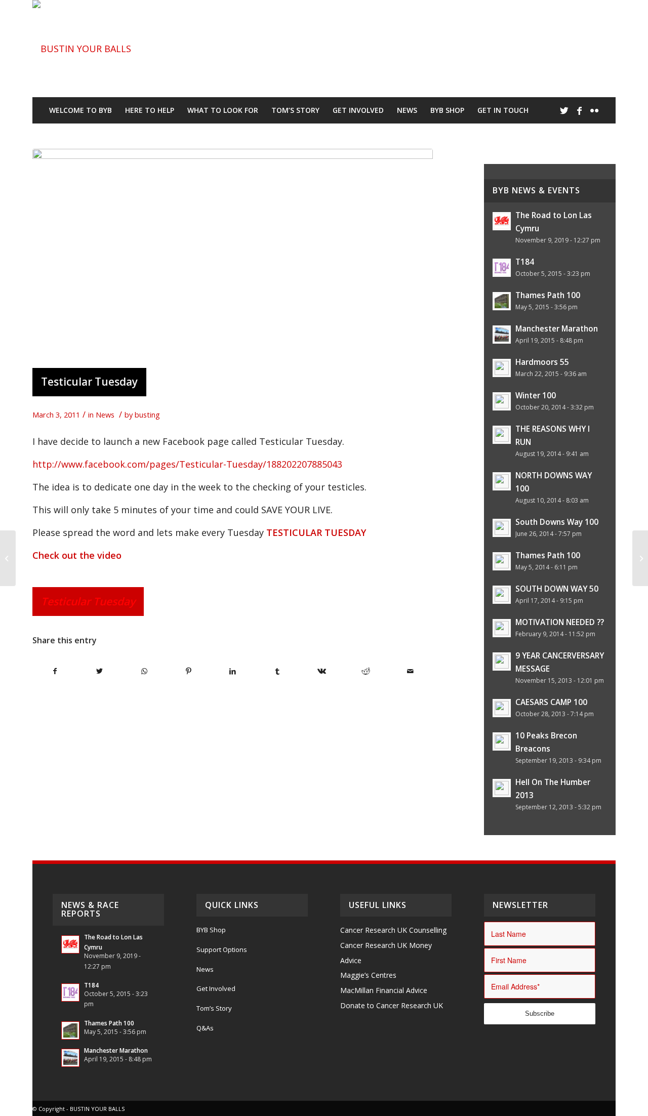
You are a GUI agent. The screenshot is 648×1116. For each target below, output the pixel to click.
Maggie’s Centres (368, 975)
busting (147, 414)
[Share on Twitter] (100, 671)
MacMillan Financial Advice (383, 990)
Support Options (221, 949)
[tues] (232, 256)
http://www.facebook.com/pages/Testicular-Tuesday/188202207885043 (187, 464)
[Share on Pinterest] (189, 671)
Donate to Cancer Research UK (391, 1005)
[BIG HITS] (8, 558)
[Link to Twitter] (564, 110)
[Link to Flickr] (594, 110)
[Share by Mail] (410, 671)
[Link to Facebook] (579, 110)
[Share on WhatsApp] (144, 671)
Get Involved (215, 988)
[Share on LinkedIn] (233, 671)
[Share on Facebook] (55, 671)
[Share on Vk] (322, 671)
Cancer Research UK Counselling (393, 930)
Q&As (205, 1027)
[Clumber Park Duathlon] (640, 558)
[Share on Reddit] (366, 671)
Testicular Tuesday (89, 382)
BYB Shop (211, 929)
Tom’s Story (214, 1008)
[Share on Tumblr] (277, 671)
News (105, 414)
